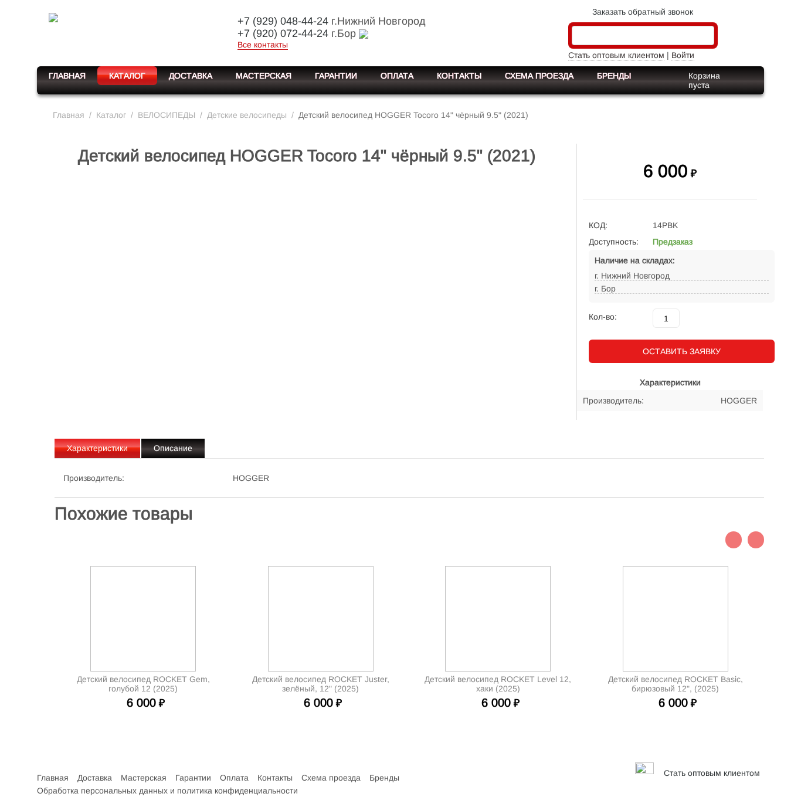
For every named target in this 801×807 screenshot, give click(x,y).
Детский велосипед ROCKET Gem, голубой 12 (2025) (143, 683)
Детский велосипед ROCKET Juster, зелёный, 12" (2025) (320, 683)
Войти (682, 55)
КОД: (598, 225)
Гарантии (336, 75)
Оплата (397, 75)
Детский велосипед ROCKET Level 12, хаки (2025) (498, 683)
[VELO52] (128, 31)
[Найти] (705, 36)
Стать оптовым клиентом (616, 55)
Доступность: (614, 241)
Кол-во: (603, 316)
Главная (67, 75)
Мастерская (263, 75)
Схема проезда (539, 75)
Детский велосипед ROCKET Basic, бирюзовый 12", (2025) (675, 683)
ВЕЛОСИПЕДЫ (166, 115)
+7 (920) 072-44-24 (282, 33)
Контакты (459, 75)
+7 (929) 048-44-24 (282, 21)
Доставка (190, 75)
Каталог (127, 75)
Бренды (614, 75)
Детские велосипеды (247, 115)
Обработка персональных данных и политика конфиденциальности (167, 790)
